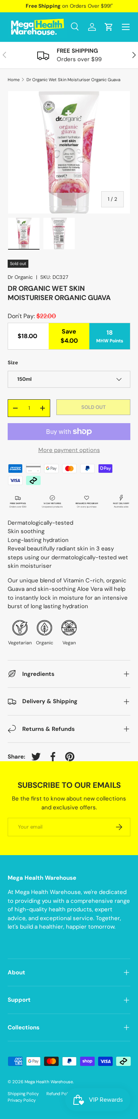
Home (14, 80)
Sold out (93, 407)
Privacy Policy (22, 1100)
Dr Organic (20, 277)
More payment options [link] (69, 450)
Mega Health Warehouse (49, 1081)
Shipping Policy (23, 1093)
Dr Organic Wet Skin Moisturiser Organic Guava (73, 80)
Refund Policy (60, 1093)
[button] (108, 26)
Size (13, 362)
